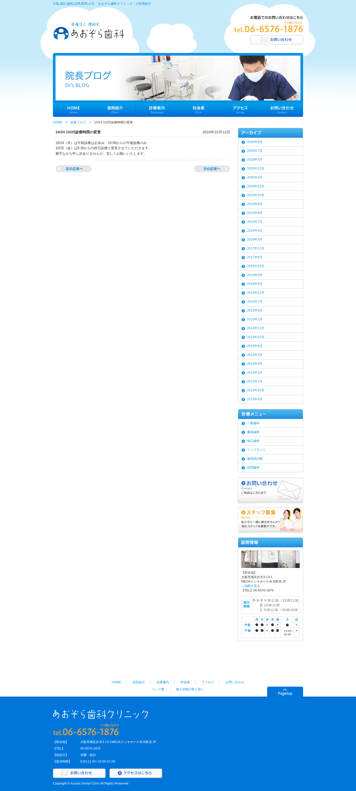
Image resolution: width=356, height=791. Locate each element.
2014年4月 (254, 355)
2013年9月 (254, 399)
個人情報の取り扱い (190, 689)
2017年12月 (255, 248)
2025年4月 (254, 177)
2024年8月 (254, 213)
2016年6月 (254, 284)
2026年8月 (254, 142)
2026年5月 (254, 159)
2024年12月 (255, 186)
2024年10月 (255, 195)
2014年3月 (254, 363)
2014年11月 (255, 328)
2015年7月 (254, 301)
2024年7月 (254, 222)
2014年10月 (255, 337)
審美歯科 (253, 432)
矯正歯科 (253, 441)
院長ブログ (78, 122)
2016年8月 (254, 275)
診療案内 (163, 682)
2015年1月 (254, 319)
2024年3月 (254, 239)
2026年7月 (254, 151)
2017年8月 (254, 257)
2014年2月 (254, 372)
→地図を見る (250, 586)
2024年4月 (254, 230)
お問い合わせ (234, 682)
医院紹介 (139, 682)
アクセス (207, 682)
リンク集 (158, 689)
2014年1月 (254, 381)
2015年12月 (255, 293)
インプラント (256, 450)
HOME (57, 122)
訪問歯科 (253, 467)
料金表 (185, 682)
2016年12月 (255, 266)
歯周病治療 (255, 458)
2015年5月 (254, 310)
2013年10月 (255, 390)
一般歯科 (253, 423)
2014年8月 (254, 346)
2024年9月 (254, 204)
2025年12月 (255, 168)
